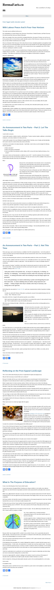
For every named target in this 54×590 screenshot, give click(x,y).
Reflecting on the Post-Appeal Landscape (22, 371)
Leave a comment (6, 119)
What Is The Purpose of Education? (19, 482)
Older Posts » (48, 582)
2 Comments (5, 363)
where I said (17, 268)
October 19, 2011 (20, 289)
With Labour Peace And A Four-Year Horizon (23, 27)
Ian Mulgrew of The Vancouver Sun (36, 413)
